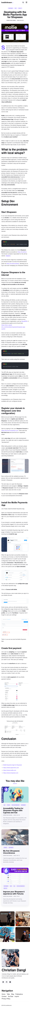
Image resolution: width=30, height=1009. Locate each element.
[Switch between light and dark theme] (23, 2)
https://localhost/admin (12, 263)
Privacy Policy (6, 999)
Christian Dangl (11, 20)
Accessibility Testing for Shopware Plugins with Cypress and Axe (13, 810)
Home (3, 994)
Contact (4, 996)
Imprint (17, 996)
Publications (19, 994)
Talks (8, 994)
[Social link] (3, 982)
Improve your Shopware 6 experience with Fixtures (13, 892)
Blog (12, 994)
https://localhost (22, 252)
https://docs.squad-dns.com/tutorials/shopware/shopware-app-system (13, 327)
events (5, 847)
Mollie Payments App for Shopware (12, 765)
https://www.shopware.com (10, 773)
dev (15, 8)
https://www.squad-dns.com (11, 767)
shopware (11, 8)
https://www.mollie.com (9, 770)
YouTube (10, 996)
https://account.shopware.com (9, 430)
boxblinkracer (6, 2)
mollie (20, 8)
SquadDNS (24, 321)
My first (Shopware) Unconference (11, 851)
